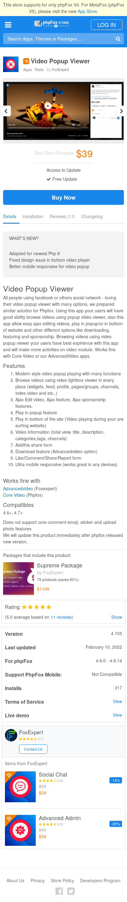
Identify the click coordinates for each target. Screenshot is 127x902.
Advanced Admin (60, 818)
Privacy (38, 880)
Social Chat (53, 774)
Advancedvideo (18, 488)
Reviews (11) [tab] (62, 216)
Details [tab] (9, 216)
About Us (15, 880)
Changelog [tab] (92, 216)
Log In (106, 24)
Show (116, 617)
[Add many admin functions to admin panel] (20, 830)
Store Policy (62, 880)
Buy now (64, 197)
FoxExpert (60, 69)
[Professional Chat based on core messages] (20, 786)
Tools (39, 69)
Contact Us (33, 749)
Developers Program (100, 880)
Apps (27, 69)
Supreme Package (59, 565)
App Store (87, 11)
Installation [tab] (33, 216)
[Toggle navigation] (8, 24)
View (117, 701)
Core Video (14, 495)
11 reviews (61, 617)
